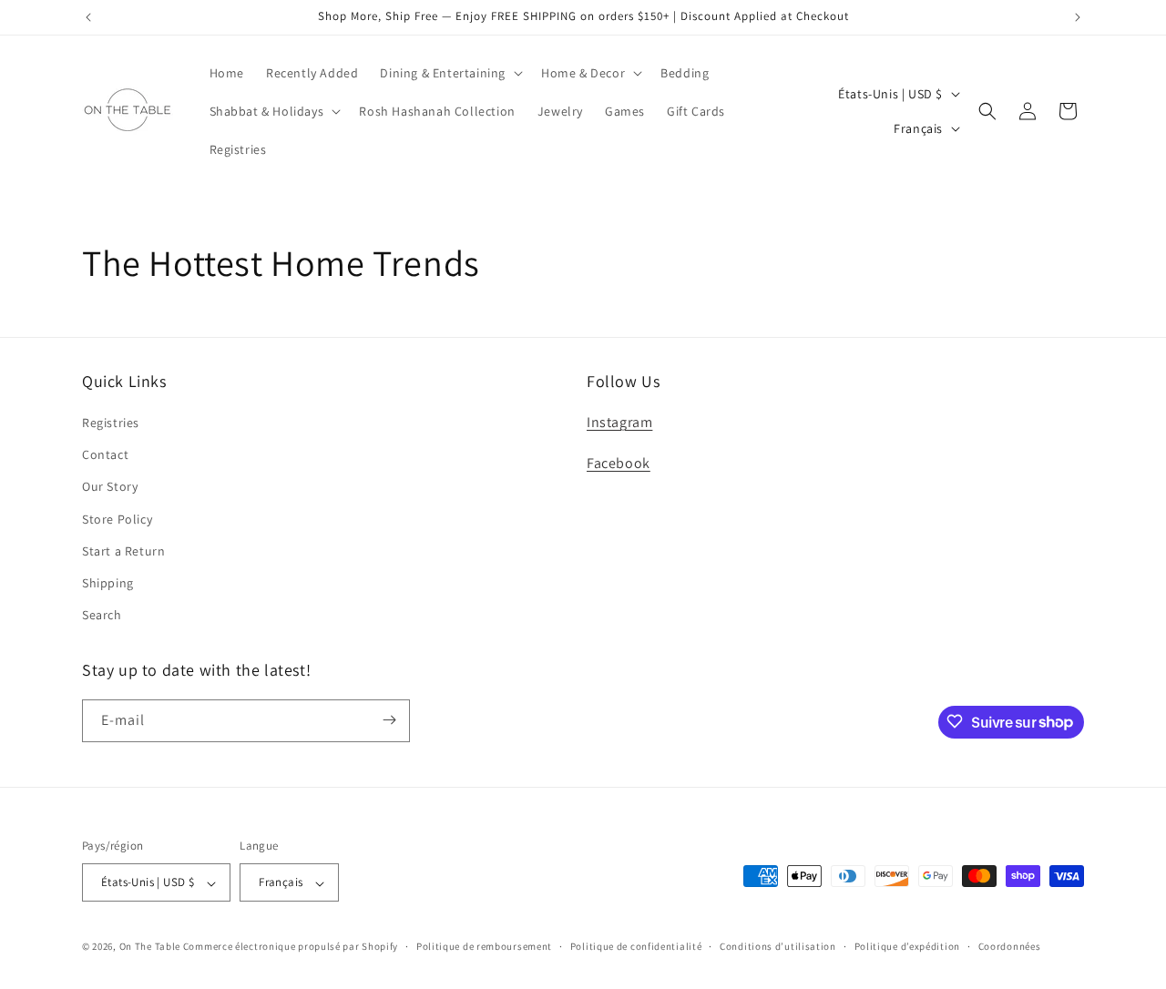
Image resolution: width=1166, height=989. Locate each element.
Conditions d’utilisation (778, 946)
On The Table (151, 947)
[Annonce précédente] (88, 17)
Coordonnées (1009, 946)
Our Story (110, 487)
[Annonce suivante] (1078, 17)
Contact (105, 455)
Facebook (618, 463)
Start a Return (123, 551)
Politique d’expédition (907, 946)
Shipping (108, 583)
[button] (449, 73)
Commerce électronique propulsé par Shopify (290, 947)
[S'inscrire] (389, 719)
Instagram (619, 422)
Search (102, 615)
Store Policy (117, 519)
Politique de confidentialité (636, 946)
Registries (110, 422)
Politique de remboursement (484, 946)
